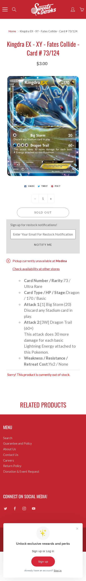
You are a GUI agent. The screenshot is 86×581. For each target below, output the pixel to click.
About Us (9, 449)
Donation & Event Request (21, 471)
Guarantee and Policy (17, 443)
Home (12, 31)
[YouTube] (33, 508)
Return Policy (12, 466)
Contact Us (10, 455)
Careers (8, 460)
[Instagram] (24, 508)
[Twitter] (5, 508)
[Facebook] (14, 508)
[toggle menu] (5, 9)
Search (7, 438)
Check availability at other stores (36, 269)
